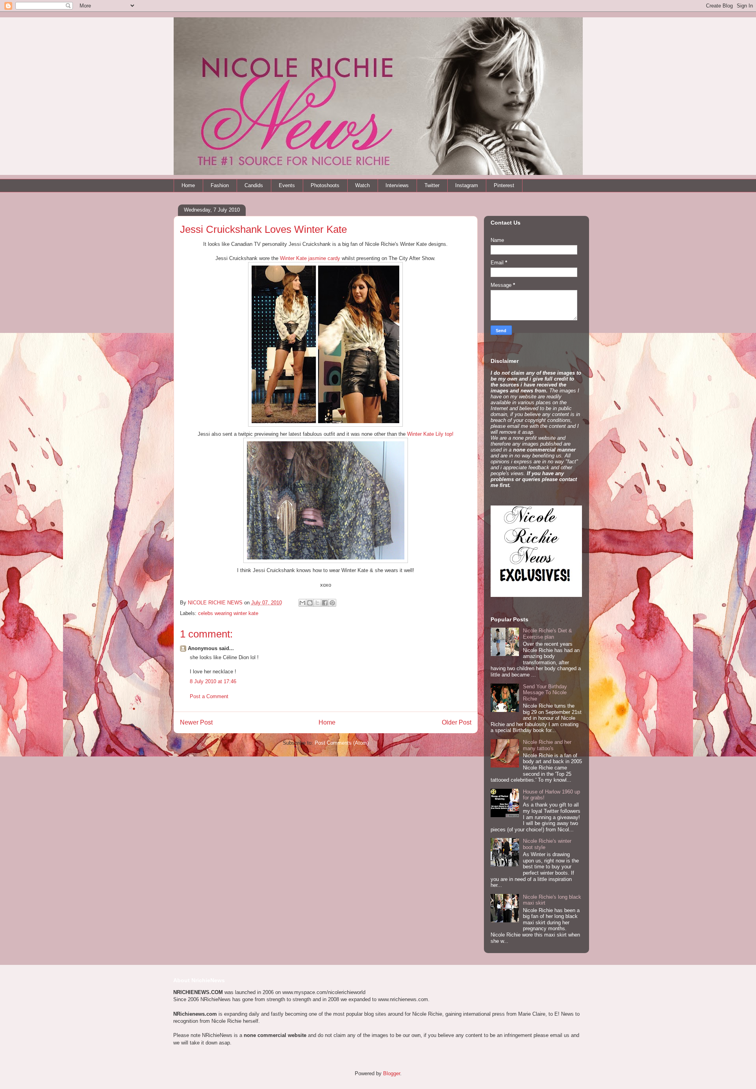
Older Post (456, 722)
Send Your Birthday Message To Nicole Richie (545, 693)
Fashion (220, 185)
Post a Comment (209, 696)
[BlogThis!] (310, 603)
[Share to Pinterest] (332, 603)
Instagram (466, 185)
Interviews (397, 185)
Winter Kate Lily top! (430, 434)
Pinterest (504, 185)
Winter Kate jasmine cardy (310, 258)
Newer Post (196, 722)
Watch (362, 185)
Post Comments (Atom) (342, 743)
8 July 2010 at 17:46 (213, 681)
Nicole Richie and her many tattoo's (547, 745)
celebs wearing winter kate (228, 613)
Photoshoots (325, 185)
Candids (254, 185)
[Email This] (302, 603)
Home (188, 185)
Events (287, 185)
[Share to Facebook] (325, 603)
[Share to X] (317, 603)
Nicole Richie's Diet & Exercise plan (547, 634)
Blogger (391, 1073)
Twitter (431, 185)
